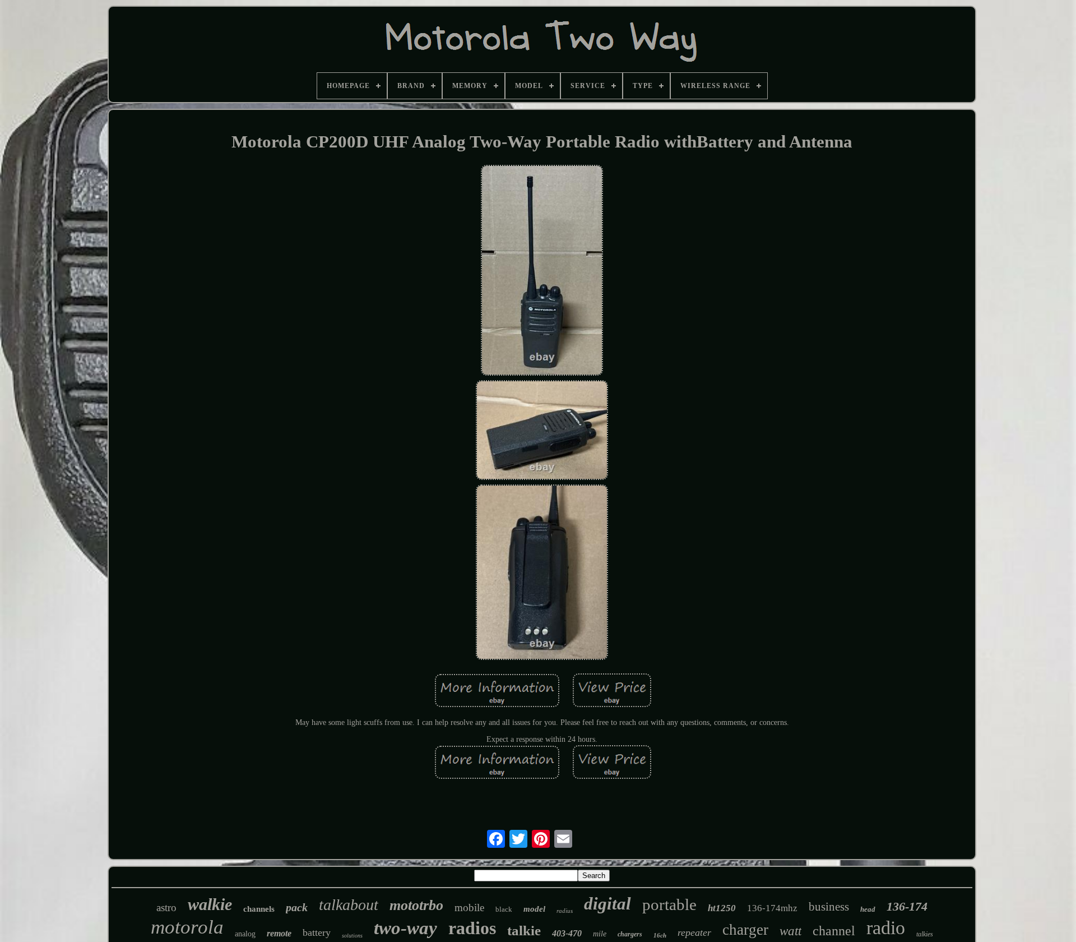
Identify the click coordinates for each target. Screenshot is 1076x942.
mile (599, 934)
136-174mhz (772, 908)
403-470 (567, 933)
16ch (659, 935)
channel (834, 930)
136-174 (907, 906)
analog (245, 934)
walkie (210, 904)
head (867, 909)
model (534, 908)
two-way (405, 928)
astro (166, 907)
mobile (469, 907)
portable (669, 904)
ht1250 (722, 908)
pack (297, 907)
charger (745, 929)
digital (607, 903)
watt (790, 931)
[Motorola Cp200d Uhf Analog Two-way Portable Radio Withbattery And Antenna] (542, 272)
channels (259, 908)
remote (279, 933)
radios (472, 928)
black (503, 909)
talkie (524, 930)
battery (317, 932)
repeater (694, 932)
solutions (352, 935)
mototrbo (416, 905)
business (829, 906)
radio (885, 927)
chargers (630, 934)
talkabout (348, 904)
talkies (924, 934)
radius (564, 910)
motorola (187, 927)
